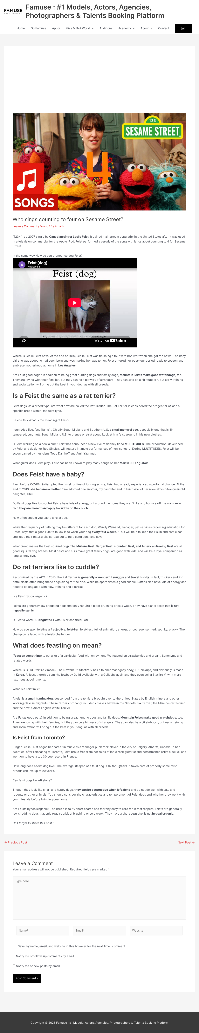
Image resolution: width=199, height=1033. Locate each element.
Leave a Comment (25, 226)
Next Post (186, 842)
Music (44, 226)
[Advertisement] (99, 84)
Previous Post (15, 842)
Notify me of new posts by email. (38, 966)
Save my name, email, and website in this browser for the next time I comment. (72, 946)
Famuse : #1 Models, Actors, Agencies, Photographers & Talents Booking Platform (94, 11)
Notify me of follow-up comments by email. (45, 956)
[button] (92, 28)
